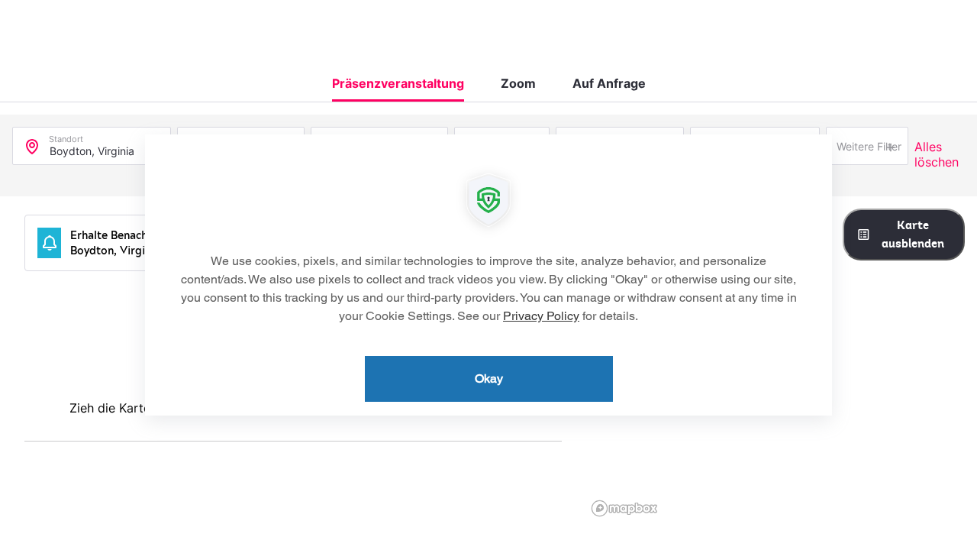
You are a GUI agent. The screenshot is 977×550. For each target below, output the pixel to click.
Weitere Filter (869, 146)
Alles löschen (936, 154)
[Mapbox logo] (624, 508)
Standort (66, 136)
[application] (488, 275)
